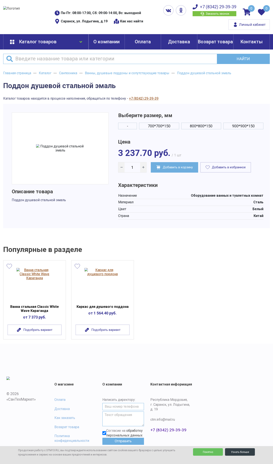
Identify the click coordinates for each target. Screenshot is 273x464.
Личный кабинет (252, 25)
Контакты (251, 41)
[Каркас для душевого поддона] (102, 284)
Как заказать (64, 418)
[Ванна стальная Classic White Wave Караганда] (34, 284)
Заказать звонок (217, 13)
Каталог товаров (38, 41)
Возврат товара (215, 41)
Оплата (143, 41)
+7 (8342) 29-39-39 (218, 6)
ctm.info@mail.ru (162, 419)
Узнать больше (240, 452)
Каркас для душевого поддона (103, 307)
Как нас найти (131, 21)
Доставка (179, 41)
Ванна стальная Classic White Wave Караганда (34, 309)
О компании (106, 41)
